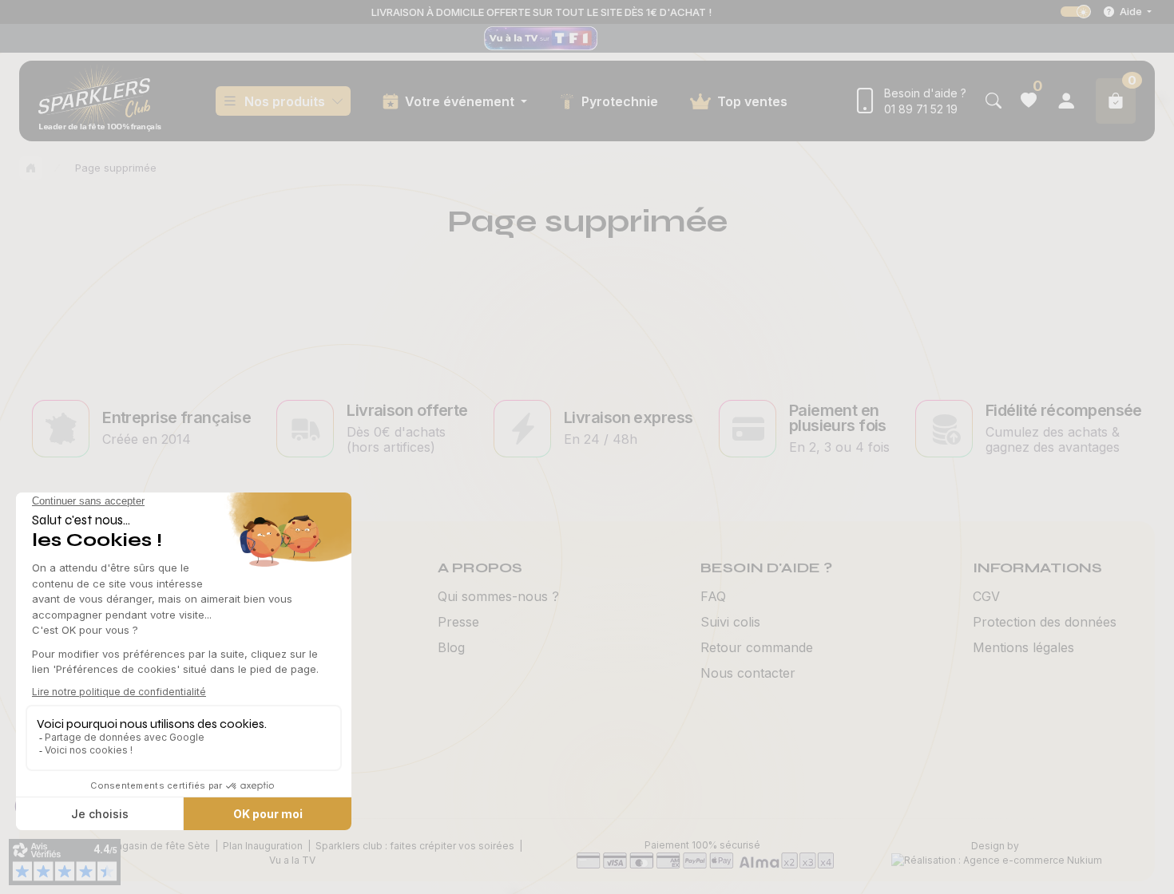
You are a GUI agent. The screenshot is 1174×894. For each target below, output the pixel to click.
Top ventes (752, 101)
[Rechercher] (993, 101)
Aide (1130, 11)
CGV (986, 596)
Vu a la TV (292, 860)
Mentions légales (1023, 647)
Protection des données (1044, 621)
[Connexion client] (1066, 101)
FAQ (713, 596)
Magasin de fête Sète (159, 846)
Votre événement (461, 101)
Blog (451, 647)
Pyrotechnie (619, 101)
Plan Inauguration (263, 846)
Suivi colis (730, 621)
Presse (458, 621)
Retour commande (756, 647)
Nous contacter (747, 673)
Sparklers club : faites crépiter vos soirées (414, 846)
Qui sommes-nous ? (498, 596)
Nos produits (284, 101)
